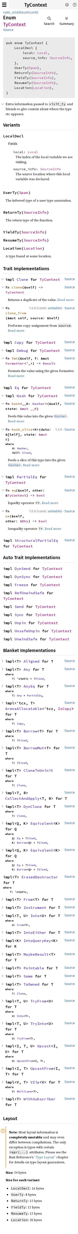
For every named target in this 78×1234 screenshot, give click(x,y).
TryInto (38, 1023)
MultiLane (24, 1091)
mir (27, 12)
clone (17, 287)
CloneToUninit (38, 770)
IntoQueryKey (37, 940)
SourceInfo (60, 58)
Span (33, 68)
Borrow (30, 731)
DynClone (33, 806)
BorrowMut (34, 748)
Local (42, 53)
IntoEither (35, 932)
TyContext (35, 5)
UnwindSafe (26, 639)
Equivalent (41, 823)
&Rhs (24, 521)
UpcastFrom (25, 1061)
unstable (54, 308)
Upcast (44, 1046)
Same (28, 976)
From (28, 899)
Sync (19, 614)
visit (35, 12)
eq (14, 490)
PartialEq (27, 477)
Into (35, 915)
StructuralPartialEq (36, 540)
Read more (65, 299)
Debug (22, 350)
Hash (21, 395)
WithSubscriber (40, 1099)
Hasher (38, 404)
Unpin (20, 622)
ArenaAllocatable (23, 708)
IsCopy (65, 708)
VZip (35, 1082)
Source (8, 30)
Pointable (34, 968)
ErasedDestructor (39, 877)
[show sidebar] (4, 4)
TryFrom (38, 1001)
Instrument (35, 907)
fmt (15, 358)
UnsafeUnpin (27, 631)
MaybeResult (36, 954)
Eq (17, 387)
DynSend (23, 568)
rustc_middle (13, 12)
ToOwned (32, 984)
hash (16, 404)
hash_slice (22, 429)
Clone (22, 279)
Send (19, 606)
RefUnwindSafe (29, 592)
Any (27, 669)
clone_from (15, 313)
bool (41, 495)
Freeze (21, 584)
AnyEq (29, 686)
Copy (19, 342)
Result (49, 363)
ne (7, 516)
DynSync (23, 576)
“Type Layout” (45, 1157)
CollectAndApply (22, 798)
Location (41, 88)
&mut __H (28, 409)
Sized (26, 453)
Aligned (32, 661)
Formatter (14, 363)
